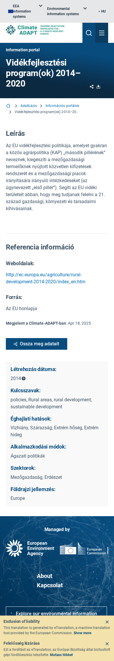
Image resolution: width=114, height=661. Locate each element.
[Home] (9, 106)
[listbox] (25, 11)
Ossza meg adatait (39, 344)
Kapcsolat (50, 585)
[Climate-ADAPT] (42, 30)
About (44, 575)
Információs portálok (62, 106)
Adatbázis (28, 106)
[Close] (106, 622)
